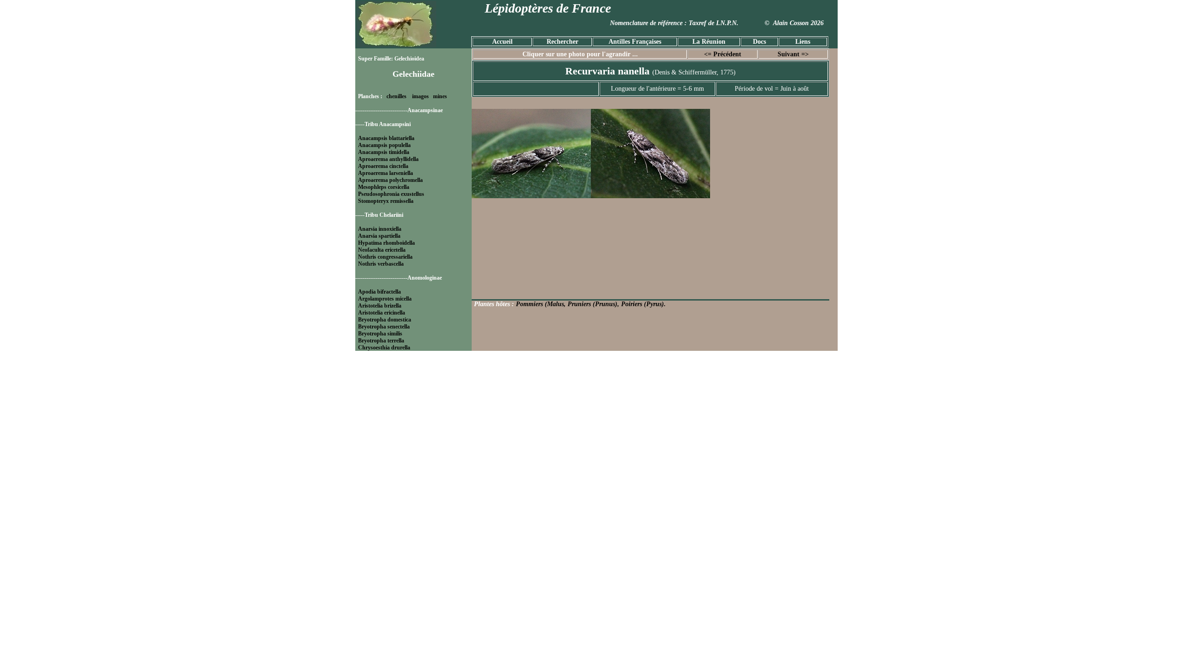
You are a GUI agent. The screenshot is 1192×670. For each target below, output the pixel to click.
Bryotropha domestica (384, 319)
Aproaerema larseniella (385, 173)
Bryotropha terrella (381, 340)
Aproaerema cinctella (383, 166)
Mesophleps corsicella (383, 187)
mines (440, 96)
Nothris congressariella (385, 257)
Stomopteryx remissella (385, 201)
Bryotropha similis (380, 333)
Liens (802, 41)
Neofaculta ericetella (382, 250)
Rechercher (562, 41)
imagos (420, 96)
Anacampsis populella (384, 145)
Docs (759, 41)
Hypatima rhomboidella (386, 243)
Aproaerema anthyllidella (388, 159)
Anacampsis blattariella (386, 138)
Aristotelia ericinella (381, 312)
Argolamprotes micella (385, 298)
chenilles (396, 96)
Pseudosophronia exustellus (391, 194)
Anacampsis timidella (383, 152)
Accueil (502, 41)
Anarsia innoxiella (379, 229)
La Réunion (708, 41)
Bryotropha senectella (384, 326)
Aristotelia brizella (379, 305)
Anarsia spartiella (379, 236)
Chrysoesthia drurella (384, 347)
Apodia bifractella (379, 291)
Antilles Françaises (635, 41)
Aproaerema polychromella (390, 180)
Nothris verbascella (381, 264)
